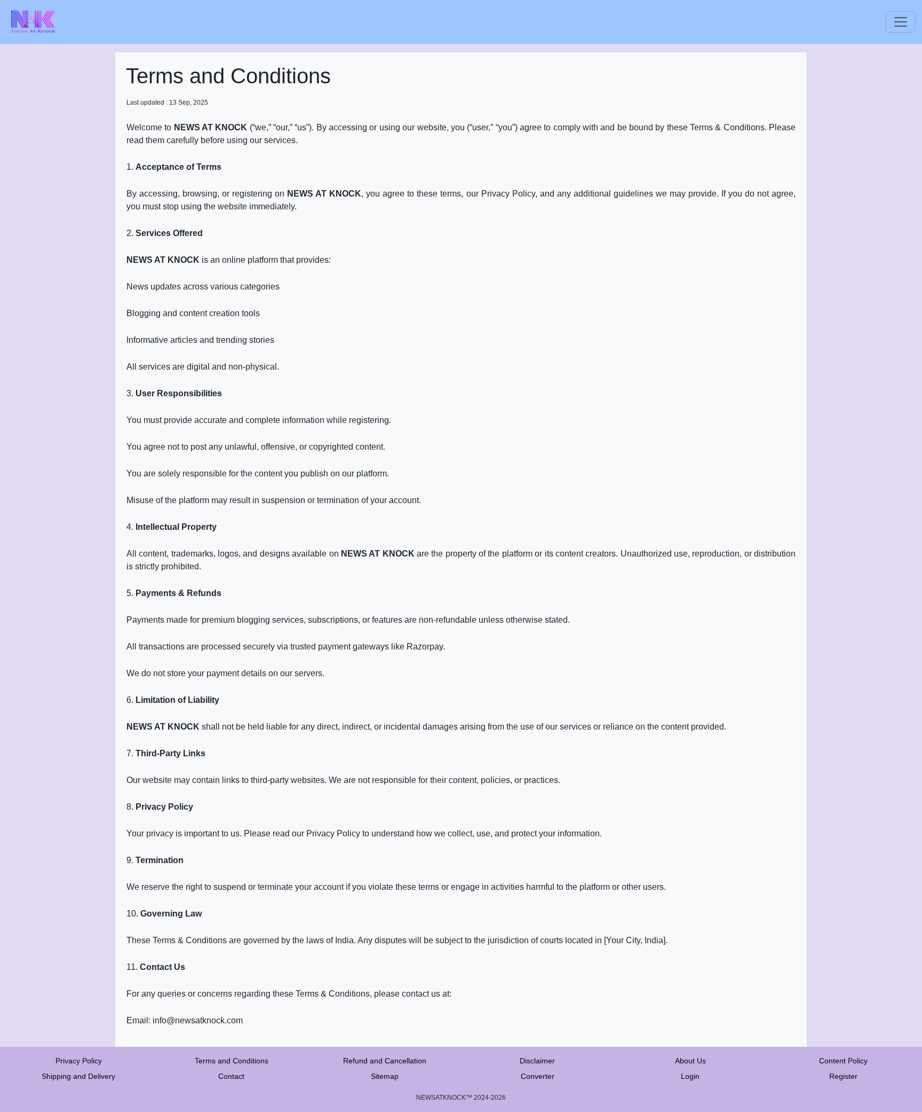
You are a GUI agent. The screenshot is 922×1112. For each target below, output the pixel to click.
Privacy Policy (78, 1060)
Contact (231, 1076)
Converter (537, 1076)
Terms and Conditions (231, 1060)
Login (690, 1076)
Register (843, 1076)
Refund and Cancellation (384, 1060)
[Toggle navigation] (901, 22)
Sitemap (385, 1076)
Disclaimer (537, 1060)
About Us (690, 1060)
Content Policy (843, 1060)
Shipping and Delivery (78, 1076)
